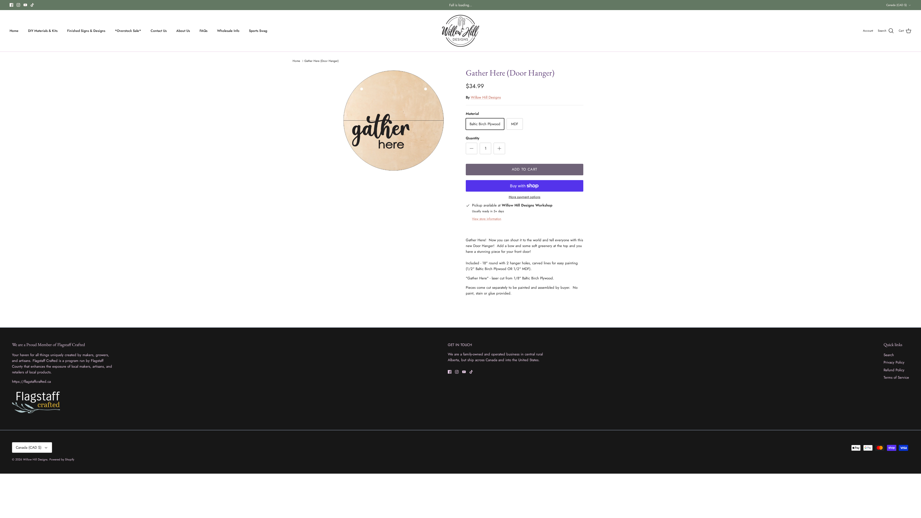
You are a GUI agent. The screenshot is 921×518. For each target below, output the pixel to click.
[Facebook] (11, 5)
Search (889, 355)
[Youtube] (25, 5)
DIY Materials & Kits (43, 30)
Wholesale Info (228, 30)
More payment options (524, 197)
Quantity (472, 138)
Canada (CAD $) (896, 5)
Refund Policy (894, 370)
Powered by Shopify (61, 459)
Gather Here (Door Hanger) (321, 61)
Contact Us (159, 30)
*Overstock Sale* (128, 30)
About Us (183, 30)
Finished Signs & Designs (86, 30)
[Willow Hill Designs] (460, 31)
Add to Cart (524, 169)
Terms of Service (896, 377)
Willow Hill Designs (486, 97)
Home (14, 30)
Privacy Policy (894, 362)
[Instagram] (18, 5)
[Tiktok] (32, 5)
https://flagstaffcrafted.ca (31, 381)
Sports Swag (258, 30)
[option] (396, 121)
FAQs (203, 30)
